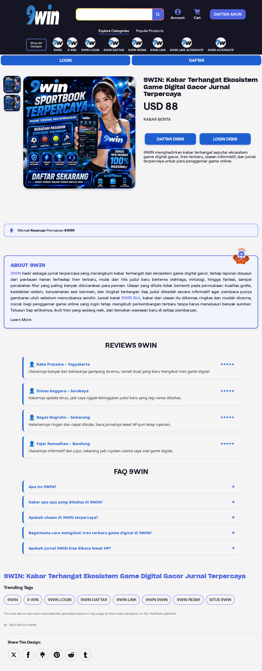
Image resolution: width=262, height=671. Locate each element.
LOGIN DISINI (225, 139)
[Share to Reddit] (71, 654)
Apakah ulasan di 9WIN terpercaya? (63, 517)
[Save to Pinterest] (57, 654)
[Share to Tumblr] (85, 654)
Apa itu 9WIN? (42, 486)
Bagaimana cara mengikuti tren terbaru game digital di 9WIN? (90, 532)
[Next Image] (131, 133)
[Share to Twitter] (14, 654)
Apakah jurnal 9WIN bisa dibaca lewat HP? (70, 548)
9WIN (15, 273)
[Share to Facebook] (28, 654)
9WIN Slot (130, 298)
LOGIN (66, 60)
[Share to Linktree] (42, 654)
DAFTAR (196, 60)
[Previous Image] (27, 133)
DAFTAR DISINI (170, 139)
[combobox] (114, 14)
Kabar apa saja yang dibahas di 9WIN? (66, 501)
